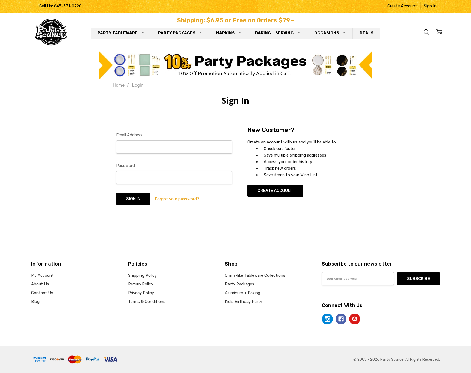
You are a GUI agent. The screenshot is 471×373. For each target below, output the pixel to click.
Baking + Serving (274, 33)
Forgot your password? (177, 199)
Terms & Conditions (146, 301)
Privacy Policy (141, 292)
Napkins (225, 33)
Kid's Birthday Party (243, 301)
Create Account (402, 6)
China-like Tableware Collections (255, 275)
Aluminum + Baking (242, 292)
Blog (35, 301)
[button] (235, 65)
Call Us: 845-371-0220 (60, 6)
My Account (42, 275)
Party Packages (176, 33)
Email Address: (129, 135)
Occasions (326, 33)
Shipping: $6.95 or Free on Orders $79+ (235, 20)
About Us (40, 284)
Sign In (430, 6)
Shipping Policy (142, 275)
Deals (366, 33)
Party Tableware (118, 33)
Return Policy (140, 284)
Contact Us (42, 292)
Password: (126, 165)
